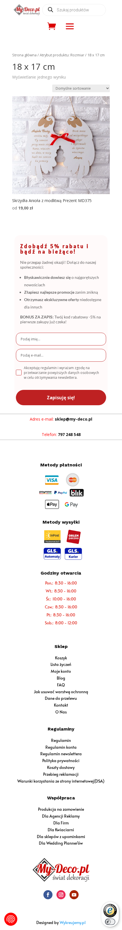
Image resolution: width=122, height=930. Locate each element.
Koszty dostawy (61, 767)
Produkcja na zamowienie (61, 809)
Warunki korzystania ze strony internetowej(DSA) (60, 781)
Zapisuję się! (61, 397)
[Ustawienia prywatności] (10, 919)
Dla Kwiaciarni (61, 829)
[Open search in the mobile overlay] (74, 10)
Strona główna (24, 54)
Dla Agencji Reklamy (61, 816)
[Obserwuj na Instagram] (61, 894)
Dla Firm (61, 823)
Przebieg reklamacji (61, 774)
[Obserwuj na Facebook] (47, 894)
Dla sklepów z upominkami (61, 836)
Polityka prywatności (60, 760)
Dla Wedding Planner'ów (61, 843)
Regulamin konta (61, 747)
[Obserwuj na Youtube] (74, 894)
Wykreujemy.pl (73, 922)
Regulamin (61, 740)
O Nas (61, 712)
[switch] (110, 922)
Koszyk (61, 658)
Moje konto (61, 671)
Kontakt (61, 705)
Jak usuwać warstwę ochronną (61, 691)
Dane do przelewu (61, 698)
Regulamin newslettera (61, 753)
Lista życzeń (61, 664)
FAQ (61, 685)
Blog (61, 678)
